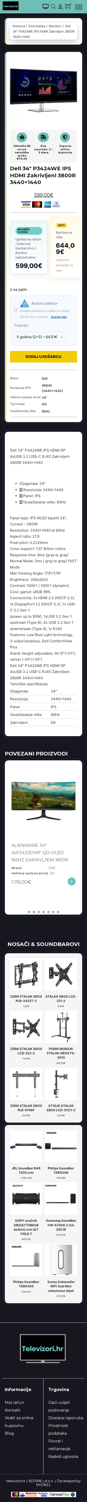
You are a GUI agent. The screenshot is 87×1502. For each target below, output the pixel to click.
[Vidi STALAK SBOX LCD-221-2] (61, 974)
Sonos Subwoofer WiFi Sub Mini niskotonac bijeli (61, 1286)
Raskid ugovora (63, 1456)
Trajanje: (21, 325)
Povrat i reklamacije (59, 1445)
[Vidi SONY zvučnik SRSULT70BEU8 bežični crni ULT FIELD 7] (26, 1198)
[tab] (29, 912)
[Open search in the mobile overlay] (53, 6)
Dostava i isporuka (65, 1418)
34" (44, 397)
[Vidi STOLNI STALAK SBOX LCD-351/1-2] (61, 1083)
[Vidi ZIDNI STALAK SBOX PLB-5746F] (26, 1083)
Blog (9, 1433)
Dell (44, 378)
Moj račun (14, 1402)
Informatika (37, 26)
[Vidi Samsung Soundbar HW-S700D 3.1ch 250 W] (61, 1198)
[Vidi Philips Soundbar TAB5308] (61, 1146)
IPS (44, 404)
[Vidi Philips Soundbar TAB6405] (26, 1259)
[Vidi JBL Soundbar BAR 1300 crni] (26, 1146)
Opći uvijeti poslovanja (59, 1406)
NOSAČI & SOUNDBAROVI (43, 944)
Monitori (55, 26)
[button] (70, 63)
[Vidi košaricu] (68, 6)
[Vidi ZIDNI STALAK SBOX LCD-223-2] (26, 1026)
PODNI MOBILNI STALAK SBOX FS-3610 (61, 1053)
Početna (19, 26)
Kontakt (13, 1410)
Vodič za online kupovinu (19, 1422)
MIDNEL (43, 1485)
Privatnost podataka (58, 1429)
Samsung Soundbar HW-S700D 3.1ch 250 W (61, 1225)
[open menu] (79, 7)
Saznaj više (59, 317)
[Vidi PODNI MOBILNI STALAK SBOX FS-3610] (61, 1026)
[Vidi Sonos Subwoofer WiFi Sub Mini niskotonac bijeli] (61, 1259)
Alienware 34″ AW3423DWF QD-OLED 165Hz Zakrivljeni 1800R (39, 853)
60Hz (46, 411)
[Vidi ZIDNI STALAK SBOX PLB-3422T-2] (26, 974)
